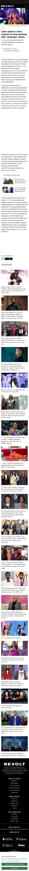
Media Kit (14, 805)
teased (15, 71)
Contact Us (14, 816)
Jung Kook (19, 229)
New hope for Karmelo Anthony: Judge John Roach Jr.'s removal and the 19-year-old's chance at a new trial (13, 341)
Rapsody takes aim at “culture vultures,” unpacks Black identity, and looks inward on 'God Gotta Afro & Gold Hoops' (13, 289)
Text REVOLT (14, 819)
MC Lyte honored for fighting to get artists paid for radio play (13, 391)
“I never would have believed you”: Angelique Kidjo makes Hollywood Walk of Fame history (12, 465)
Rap (11, 258)
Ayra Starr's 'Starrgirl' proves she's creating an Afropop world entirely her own (12, 660)
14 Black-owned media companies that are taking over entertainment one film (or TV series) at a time (12, 489)
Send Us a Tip (15, 803)
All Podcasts (14, 783)
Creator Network (14, 790)
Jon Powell (7, 48)
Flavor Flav (23, 66)
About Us (14, 798)
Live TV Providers (14, 785)
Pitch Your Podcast (14, 788)
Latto (15, 154)
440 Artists (14, 792)
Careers (14, 808)
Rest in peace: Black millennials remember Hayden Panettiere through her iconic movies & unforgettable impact (13, 615)
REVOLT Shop (14, 821)
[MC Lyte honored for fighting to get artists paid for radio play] (14, 380)
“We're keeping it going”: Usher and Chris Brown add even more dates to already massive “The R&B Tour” (13, 590)
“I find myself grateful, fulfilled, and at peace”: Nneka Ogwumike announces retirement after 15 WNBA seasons (13, 440)
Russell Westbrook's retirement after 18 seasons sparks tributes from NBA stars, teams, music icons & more (13, 730)
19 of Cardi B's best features (11, 638)
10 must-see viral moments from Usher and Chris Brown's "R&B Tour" (13, 754)
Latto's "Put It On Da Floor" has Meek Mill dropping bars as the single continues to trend (20, 191)
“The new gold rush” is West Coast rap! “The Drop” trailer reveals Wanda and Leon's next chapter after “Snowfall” (13, 539)
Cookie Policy (16, 861)
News (3, 28)
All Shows (14, 781)
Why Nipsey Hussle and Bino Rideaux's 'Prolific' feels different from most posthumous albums (12, 683)
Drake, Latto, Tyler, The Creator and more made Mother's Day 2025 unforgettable (20, 181)
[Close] (27, 854)
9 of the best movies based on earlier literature (11, 706)
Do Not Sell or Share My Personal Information (14, 864)
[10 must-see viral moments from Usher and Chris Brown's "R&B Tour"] (14, 743)
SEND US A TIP (14, 832)
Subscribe (14, 814)
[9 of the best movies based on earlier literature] (14, 696)
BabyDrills (16, 106)
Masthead (14, 801)
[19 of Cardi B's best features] (14, 628)
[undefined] (8, 181)
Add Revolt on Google (12, 50)
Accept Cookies (14, 868)
